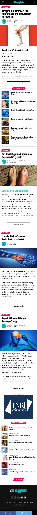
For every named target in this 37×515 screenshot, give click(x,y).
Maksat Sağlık (12, 22)
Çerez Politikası (8, 502)
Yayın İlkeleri (21, 505)
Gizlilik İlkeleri (18, 502)
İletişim (26, 502)
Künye (15, 505)
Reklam (31, 502)
